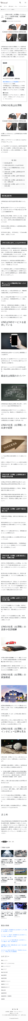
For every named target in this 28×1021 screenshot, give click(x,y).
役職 (10, 841)
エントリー (5, 960)
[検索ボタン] (20, 2)
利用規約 (11, 1011)
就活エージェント (6, 981)
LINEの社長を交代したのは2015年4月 (14, 165)
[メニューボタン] (25, 2)
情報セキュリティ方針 (14, 1013)
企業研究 (4, 21)
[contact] (17, 1009)
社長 (13, 841)
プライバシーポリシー (18, 1011)
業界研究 (5, 993)
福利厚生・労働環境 (7, 996)
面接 (4, 999)
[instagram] (14, 1009)
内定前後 (5, 978)
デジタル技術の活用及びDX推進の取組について (11, 1015)
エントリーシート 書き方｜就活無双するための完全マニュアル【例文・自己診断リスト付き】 (14, 935)
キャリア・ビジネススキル (8, 963)
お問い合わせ (23, 1015)
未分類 (4, 990)
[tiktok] (15, 1009)
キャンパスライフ (6, 966)
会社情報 (7, 1011)
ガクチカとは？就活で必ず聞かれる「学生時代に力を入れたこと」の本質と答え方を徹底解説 (14, 950)
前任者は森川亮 (8, 163)
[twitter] (12, 1009)
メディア (5, 969)
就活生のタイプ (6, 987)
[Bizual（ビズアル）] (4, 2)
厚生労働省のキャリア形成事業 (10, 81)
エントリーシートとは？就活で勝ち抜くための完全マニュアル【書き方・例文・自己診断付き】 (14, 940)
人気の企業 (5, 972)
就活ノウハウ (5, 984)
